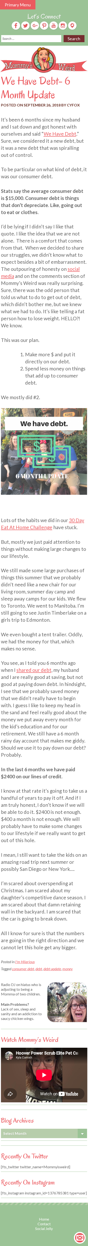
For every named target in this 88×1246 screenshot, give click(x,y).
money (67, 968)
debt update (52, 968)
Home (44, 1219)
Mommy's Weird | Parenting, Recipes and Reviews (44, 60)
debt (38, 968)
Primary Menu (18, 4)
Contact (44, 1224)
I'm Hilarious (25, 961)
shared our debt (33, 670)
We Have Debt (60, 134)
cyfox (73, 105)
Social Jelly (44, 1228)
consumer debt (23, 968)
